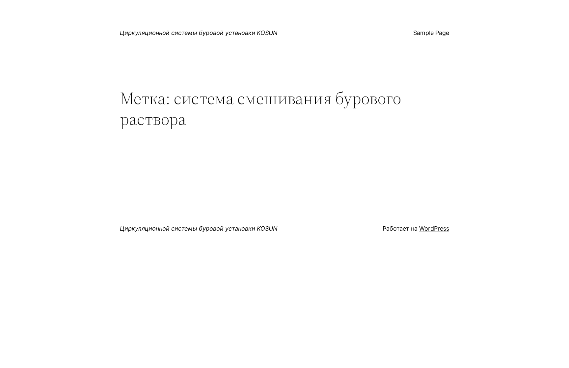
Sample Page (431, 32)
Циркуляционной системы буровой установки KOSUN (199, 32)
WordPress (434, 228)
